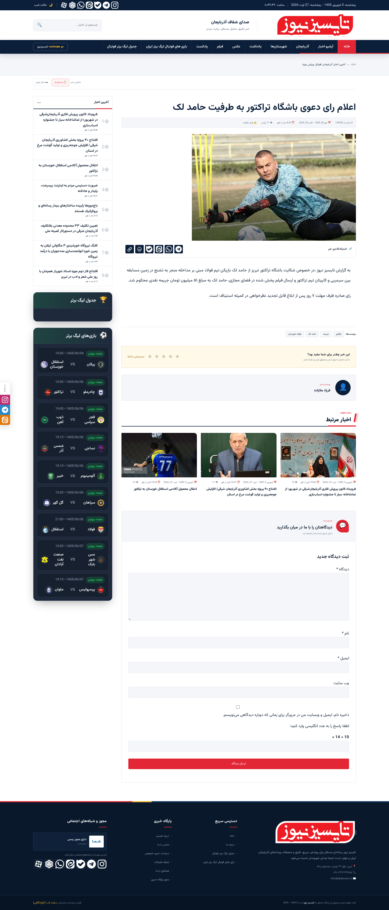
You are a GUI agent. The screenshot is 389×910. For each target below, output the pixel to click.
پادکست (202, 46)
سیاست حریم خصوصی (157, 853)
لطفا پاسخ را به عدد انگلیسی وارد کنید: (319, 726)
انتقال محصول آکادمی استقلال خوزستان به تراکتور (165, 489)
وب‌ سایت (341, 683)
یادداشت (255, 46)
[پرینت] (139, 249)
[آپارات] (63, 5)
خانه (347, 46)
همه (39, 102)
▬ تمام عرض (42, 82)
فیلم (220, 46)
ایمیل (343, 658)
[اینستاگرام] (114, 5)
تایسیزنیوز (50, 46)
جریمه (326, 334)
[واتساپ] (80, 5)
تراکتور (338, 334)
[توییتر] (72, 5)
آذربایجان (302, 46)
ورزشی (311, 64)
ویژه (304, 64)
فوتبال (318, 64)
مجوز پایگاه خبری (160, 880)
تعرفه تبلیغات (161, 862)
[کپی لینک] (129, 249)
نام (345, 633)
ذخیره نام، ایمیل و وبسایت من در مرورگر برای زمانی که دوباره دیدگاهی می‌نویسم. (286, 715)
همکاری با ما (162, 871)
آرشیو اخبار (325, 46)
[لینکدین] (89, 5)
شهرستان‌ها (279, 46)
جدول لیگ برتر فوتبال (122, 46)
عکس (236, 46)
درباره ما (230, 845)
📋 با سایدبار (60, 82)
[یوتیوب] (97, 5)
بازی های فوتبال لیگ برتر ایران (166, 46)
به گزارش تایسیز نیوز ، (333, 270)
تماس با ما (163, 845)
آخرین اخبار (339, 64)
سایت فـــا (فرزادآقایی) (45, 903)
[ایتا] (5, 420)
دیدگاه (342, 569)
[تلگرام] (106, 5)
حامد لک (312, 334)
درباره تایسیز (162, 836)
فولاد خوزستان (294, 334)
